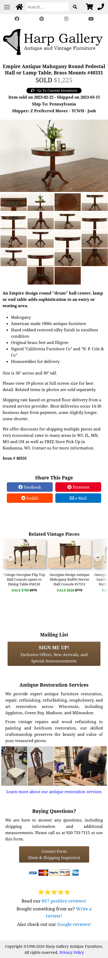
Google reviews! (74, 924)
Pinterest (80, 487)
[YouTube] (91, 19)
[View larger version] (54, 155)
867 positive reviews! (64, 901)
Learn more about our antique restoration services (54, 791)
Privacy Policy (72, 952)
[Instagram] (66, 19)
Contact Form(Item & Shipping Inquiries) (54, 854)
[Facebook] (17, 19)
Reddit (32, 498)
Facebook (32, 487)
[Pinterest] (41, 19)
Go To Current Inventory (57, 90)
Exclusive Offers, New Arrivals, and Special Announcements (54, 653)
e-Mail (80, 498)
